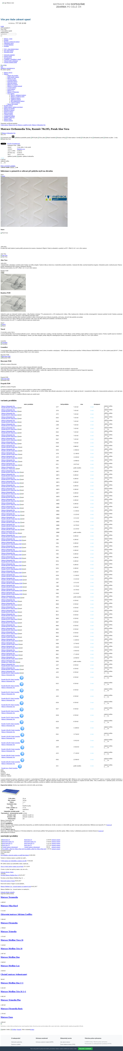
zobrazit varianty (56, 839)
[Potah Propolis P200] (5, 378)
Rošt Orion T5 (28, 839)
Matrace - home (8, 38)
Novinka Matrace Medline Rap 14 (10, 875)
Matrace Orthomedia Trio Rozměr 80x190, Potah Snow (9, 432)
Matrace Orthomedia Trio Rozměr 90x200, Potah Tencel (9, 600)
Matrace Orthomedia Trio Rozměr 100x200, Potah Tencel (9, 639)
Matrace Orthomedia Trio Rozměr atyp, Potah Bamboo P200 (10, 596)
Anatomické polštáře (9, 116)
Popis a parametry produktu (8, 166)
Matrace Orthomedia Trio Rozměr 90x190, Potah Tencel (9, 611)
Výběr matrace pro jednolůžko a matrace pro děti (13, 861)
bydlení (32, 1029)
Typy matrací (10, 93)
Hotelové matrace (8, 111)
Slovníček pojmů (8, 52)
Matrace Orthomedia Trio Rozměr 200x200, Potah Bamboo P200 (11, 593)
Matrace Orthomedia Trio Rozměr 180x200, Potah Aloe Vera (10, 525)
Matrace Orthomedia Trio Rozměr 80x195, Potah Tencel (9, 622)
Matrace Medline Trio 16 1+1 (13, 991)
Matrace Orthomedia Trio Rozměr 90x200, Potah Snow (9, 406)
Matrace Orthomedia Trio (38, 125)
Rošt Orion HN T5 (29, 843)
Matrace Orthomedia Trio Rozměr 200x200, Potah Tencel (9, 657)
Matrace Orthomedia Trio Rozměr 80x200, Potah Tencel (9, 604)
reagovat (109, 825)
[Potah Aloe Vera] (4, 255)
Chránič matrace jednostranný (32, 847)
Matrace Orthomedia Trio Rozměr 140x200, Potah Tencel (9, 647)
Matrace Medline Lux (10, 966)
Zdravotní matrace (12, 83)
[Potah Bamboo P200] (2, 273)
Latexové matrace (15, 102)
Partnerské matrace (12, 81)
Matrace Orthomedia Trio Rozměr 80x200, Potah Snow (9, 410)
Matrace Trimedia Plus (11, 1000)
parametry (3, 773)
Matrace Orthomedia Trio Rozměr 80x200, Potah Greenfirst (10, 668)
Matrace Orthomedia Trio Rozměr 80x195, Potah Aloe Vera (10, 492)
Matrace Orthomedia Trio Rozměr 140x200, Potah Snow (9, 453)
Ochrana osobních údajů (10, 62)
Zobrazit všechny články (7, 872)
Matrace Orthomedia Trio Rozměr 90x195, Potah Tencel (9, 607)
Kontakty (6, 46)
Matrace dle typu (13, 125)
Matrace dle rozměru (12, 75)
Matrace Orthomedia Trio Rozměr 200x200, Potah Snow (9, 464)
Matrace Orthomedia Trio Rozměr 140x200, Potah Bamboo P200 (11, 582)
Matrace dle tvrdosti (12, 104)
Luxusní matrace (11, 87)
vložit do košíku (5, 161)
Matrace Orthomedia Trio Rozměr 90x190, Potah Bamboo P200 (11, 546)
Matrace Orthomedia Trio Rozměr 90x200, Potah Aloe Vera (10, 471)
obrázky (3, 771)
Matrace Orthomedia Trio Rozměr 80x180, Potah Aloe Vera (10, 500)
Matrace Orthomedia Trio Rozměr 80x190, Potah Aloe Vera (10, 496)
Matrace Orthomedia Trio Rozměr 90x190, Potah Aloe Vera (10, 482)
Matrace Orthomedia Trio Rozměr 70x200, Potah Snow (9, 442)
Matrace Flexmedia (9, 923)
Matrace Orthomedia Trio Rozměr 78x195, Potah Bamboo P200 (11, 568)
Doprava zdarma (8, 120)
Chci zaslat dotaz (5, 852)
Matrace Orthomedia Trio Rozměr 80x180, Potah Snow (9, 435)
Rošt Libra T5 (28, 845)
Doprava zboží (8, 56)
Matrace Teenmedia (9, 897)
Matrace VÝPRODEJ (13, 92)
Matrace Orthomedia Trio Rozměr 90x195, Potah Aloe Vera (10, 478)
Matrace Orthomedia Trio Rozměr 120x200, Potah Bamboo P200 (11, 579)
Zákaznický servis (9, 43)
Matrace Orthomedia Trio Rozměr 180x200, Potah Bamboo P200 (11, 589)
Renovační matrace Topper (8, 881)
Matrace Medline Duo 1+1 (12, 983)
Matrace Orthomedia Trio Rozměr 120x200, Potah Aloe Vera (10, 514)
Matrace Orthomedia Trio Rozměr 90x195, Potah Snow (9, 414)
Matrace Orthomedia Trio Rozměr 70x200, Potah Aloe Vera (10, 507)
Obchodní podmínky (9, 55)
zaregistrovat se (11, 68)
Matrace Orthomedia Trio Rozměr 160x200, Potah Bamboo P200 (11, 586)
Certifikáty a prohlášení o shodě (12, 59)
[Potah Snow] (3, 176)
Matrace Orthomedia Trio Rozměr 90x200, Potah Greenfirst (10, 665)
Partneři (19, 1029)
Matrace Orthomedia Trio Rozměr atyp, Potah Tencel (8, 661)
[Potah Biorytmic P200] (5, 356)
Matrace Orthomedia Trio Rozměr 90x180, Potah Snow (9, 421)
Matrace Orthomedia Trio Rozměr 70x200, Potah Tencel (9, 636)
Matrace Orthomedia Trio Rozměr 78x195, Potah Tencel (9, 632)
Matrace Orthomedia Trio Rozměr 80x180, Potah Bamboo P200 (11, 564)
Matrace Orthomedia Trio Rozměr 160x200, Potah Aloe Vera (10, 521)
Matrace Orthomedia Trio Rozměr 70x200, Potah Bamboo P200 (11, 571)
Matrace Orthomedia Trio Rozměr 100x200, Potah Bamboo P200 (11, 575)
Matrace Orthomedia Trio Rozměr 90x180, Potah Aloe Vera (10, 485)
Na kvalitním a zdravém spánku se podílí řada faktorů (15, 855)
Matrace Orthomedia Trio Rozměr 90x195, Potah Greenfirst (10, 672)
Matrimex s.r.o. (21, 149)
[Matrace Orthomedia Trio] (8, 133)
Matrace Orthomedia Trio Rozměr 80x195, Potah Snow (9, 428)
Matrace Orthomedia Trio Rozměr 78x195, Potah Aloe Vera (10, 503)
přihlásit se (3, 68)
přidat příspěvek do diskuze (8, 832)
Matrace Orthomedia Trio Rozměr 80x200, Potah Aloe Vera (10, 475)
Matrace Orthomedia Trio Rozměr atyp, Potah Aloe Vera (9, 532)
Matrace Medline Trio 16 (11, 948)
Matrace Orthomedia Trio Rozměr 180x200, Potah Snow (9, 460)
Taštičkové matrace (16, 99)
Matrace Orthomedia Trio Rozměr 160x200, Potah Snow (9, 457)
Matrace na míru (11, 78)
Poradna (6, 40)
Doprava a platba (15, 1044)
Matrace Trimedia (8, 931)
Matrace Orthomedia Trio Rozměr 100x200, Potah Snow (9, 446)
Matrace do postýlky (9, 108)
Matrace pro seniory (12, 84)
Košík (2, 26)
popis (2, 770)
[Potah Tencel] (3, 324)
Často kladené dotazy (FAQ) (67, 1044)
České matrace (4, 125)
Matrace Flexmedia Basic (12, 1008)
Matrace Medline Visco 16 (12, 940)
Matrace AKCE (8, 72)
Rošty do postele (8, 113)
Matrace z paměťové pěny (18, 96)
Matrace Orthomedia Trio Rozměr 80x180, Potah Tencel (9, 629)
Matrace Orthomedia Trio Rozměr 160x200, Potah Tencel (9, 650)
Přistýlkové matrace (9, 110)
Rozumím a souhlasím (85, 1048)
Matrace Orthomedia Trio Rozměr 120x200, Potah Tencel (9, 643)
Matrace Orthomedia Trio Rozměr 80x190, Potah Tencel (9, 625)
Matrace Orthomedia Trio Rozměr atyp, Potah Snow (8, 467)
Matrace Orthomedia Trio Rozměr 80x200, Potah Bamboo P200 (11, 539)
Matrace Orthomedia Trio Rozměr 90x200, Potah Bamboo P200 (11, 536)
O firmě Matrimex (9, 44)
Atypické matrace (12, 80)
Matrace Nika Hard (9, 906)
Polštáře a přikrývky (9, 117)
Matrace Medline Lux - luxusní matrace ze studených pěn (16, 886)
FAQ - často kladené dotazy (11, 49)
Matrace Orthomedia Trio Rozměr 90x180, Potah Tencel (9, 614)
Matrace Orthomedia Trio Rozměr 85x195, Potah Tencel (9, 618)
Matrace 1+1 (10, 90)
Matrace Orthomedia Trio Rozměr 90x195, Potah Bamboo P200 (11, 543)
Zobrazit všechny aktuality (8, 892)
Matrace (6, 74)
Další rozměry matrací (13, 77)
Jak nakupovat (8, 58)
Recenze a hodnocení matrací (11, 41)
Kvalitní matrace (8, 105)
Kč (1, 66)
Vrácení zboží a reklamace (11, 61)
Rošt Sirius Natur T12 (30, 841)
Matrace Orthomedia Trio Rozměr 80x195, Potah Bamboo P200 (11, 557)
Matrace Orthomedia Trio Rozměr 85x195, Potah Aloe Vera (10, 489)
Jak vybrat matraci (9, 50)
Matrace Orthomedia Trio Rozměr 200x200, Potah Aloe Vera (10, 528)
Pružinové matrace (15, 98)
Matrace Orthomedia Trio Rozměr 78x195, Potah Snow (9, 439)
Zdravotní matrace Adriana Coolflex (16, 914)
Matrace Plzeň (8, 119)
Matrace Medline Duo (10, 957)
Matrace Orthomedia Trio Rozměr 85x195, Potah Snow (9, 424)
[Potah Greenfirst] (4, 342)
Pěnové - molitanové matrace (18, 95)
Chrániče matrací (8, 114)
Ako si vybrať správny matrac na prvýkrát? (12, 866)
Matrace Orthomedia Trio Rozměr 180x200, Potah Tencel (9, 654)
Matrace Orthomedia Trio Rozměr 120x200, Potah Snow (9, 449)
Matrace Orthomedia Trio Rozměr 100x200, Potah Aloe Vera (10, 510)
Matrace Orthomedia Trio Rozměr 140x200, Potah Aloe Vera (10, 518)
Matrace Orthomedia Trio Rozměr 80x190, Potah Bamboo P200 (11, 561)
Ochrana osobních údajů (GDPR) (44, 1042)
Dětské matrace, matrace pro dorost (13, 107)
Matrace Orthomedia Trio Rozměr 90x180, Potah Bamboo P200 (11, 550)
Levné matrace (11, 89)
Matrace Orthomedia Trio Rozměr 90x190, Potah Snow (9, 417)
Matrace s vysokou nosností (14, 86)
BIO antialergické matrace (18, 101)
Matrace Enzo (7, 1017)
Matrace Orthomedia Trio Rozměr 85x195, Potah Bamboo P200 (11, 553)
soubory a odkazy (5, 774)
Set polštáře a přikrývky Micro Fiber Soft (35, 849)
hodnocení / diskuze (6, 776)
